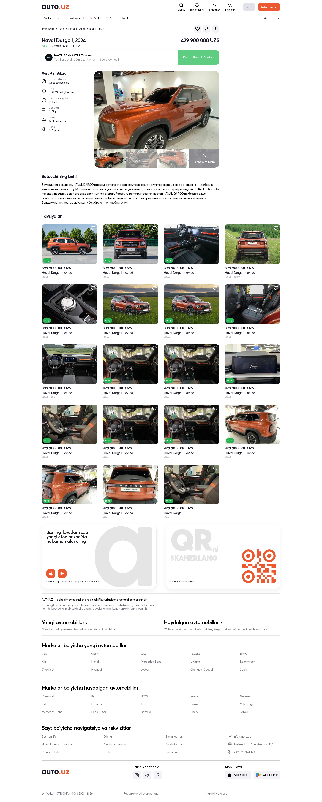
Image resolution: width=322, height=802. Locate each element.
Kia (44, 661)
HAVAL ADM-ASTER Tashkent (74, 55)
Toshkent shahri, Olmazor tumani (75, 59)
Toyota (195, 654)
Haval (71, 28)
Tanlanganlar (174, 736)
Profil (107, 752)
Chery (95, 654)
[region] (156, 110)
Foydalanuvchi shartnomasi (141, 793)
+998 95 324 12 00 (245, 752)
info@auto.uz (242, 736)
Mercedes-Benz (151, 661)
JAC (143, 654)
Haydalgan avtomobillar (57, 744)
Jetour (145, 669)
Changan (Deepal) (202, 669)
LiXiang (195, 661)
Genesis (245, 696)
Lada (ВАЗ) (98, 712)
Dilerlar (108, 736)
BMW (243, 654)
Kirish (249, 7)
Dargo (82, 28)
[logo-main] (55, 7)
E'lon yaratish (50, 752)
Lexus (194, 704)
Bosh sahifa (48, 28)
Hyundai (96, 669)
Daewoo (146, 712)
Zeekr (243, 669)
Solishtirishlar (174, 744)
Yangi (61, 28)
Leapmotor (247, 661)
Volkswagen (247, 704)
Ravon (194, 696)
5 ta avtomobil (109, 59)
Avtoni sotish (269, 7)
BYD (44, 654)
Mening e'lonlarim (115, 744)
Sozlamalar (173, 752)
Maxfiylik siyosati (217, 793)
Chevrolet (48, 669)
